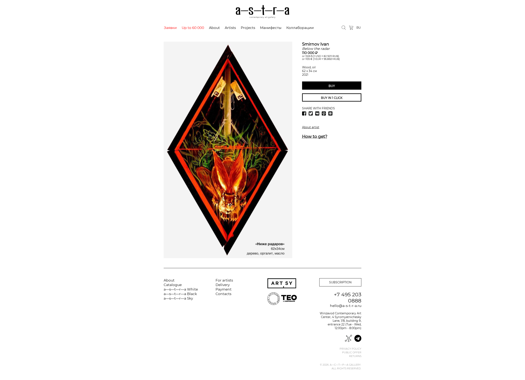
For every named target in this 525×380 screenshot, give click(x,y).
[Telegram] (357, 338)
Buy (332, 86)
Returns (355, 356)
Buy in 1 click (331, 98)
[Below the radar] (228, 150)
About (214, 28)
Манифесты (270, 28)
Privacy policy (350, 348)
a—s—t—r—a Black (180, 294)
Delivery (223, 285)
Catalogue (173, 285)
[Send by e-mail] (330, 113)
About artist (310, 127)
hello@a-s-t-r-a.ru (345, 306)
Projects (248, 28)
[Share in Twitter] (311, 113)
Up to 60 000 (193, 28)
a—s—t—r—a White (181, 289)
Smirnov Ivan (315, 44)
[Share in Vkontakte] (317, 113)
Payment (224, 289)
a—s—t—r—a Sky (178, 298)
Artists (230, 28)
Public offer (351, 352)
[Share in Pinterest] (324, 113)
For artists (224, 280)
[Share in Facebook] (304, 113)
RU (358, 28)
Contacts (223, 294)
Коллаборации (300, 28)
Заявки (170, 28)
